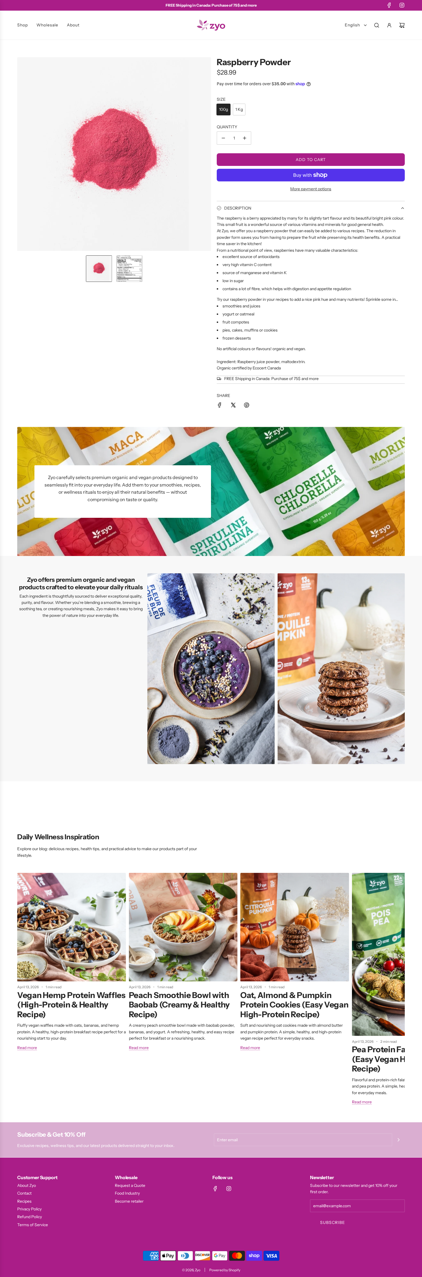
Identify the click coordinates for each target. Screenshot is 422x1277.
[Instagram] (402, 5)
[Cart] (402, 25)
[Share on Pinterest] (246, 406)
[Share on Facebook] (219, 406)
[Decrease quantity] (223, 138)
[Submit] (398, 1139)
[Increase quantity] (244, 138)
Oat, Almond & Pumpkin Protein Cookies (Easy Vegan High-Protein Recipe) (294, 1004)
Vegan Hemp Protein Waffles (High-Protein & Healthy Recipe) (71, 1004)
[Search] (376, 25)
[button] (21, 154)
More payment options (310, 188)
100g (223, 109)
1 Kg (239, 109)
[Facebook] (389, 5)
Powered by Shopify (224, 1270)
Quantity (227, 126)
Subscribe (332, 1222)
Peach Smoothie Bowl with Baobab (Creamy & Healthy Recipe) (179, 1004)
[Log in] (389, 25)
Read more (27, 1047)
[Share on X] (233, 406)
